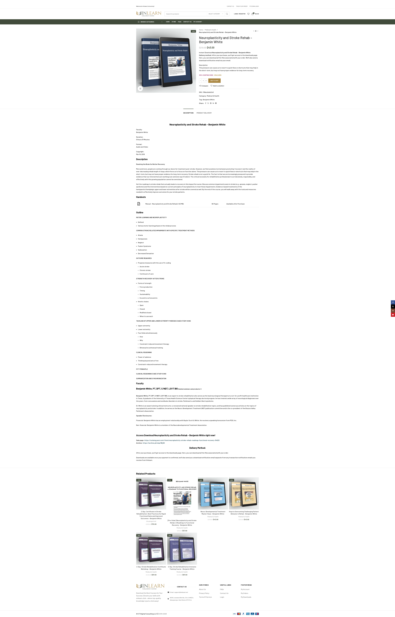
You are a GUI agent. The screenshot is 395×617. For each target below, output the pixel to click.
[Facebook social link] (206, 103)
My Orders (244, 593)
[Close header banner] (392, 2)
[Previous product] (254, 31)
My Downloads (246, 597)
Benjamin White (209, 100)
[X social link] (208, 103)
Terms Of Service (205, 597)
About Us (202, 589)
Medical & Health (211, 30)
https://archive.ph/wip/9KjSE (154, 443)
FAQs (222, 589)
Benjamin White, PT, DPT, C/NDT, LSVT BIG (157, 388)
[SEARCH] (227, 14)
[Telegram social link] (216, 103)
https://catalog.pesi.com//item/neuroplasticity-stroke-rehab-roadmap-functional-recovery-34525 (181, 440)
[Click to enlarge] (140, 88)
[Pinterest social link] (210, 103)
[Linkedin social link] (213, 103)
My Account (245, 589)
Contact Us (224, 593)
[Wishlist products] (248, 14)
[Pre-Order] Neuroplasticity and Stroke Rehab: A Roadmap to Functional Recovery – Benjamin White (182, 522)
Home (201, 30)
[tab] (188, 112)
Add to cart (214, 80)
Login (222, 597)
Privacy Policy (204, 593)
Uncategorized (151, 521)
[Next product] (258, 31)
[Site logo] (148, 14)
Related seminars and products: (189, 389)
